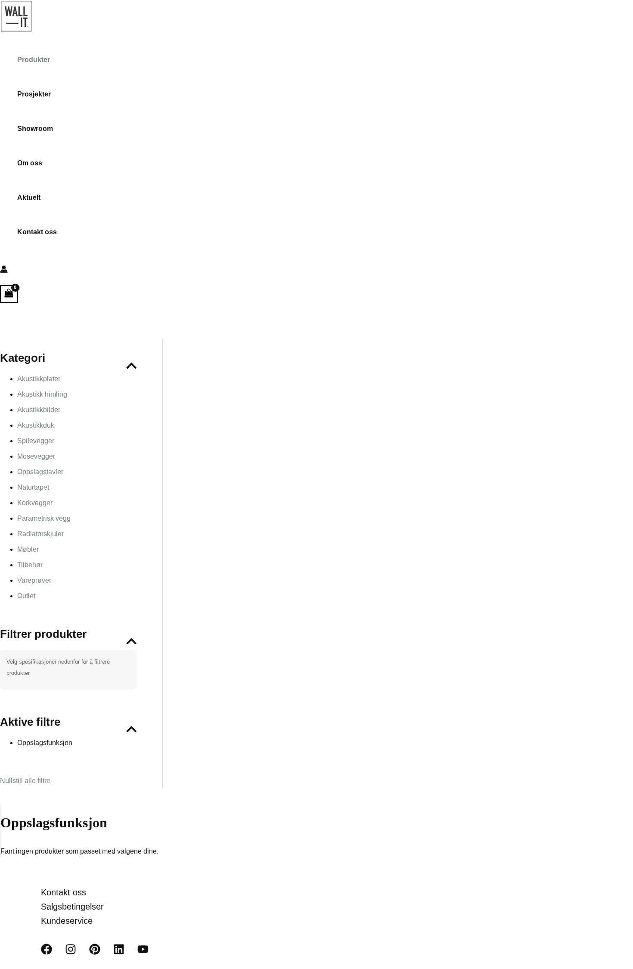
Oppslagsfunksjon (44, 742)
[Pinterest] (94, 952)
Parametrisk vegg (44, 518)
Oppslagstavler (40, 471)
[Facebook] (46, 952)
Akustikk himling (42, 394)
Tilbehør (30, 564)
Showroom (35, 128)
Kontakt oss (37, 232)
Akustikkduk (35, 425)
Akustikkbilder (38, 409)
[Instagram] (70, 952)
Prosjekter (34, 94)
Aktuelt (28, 197)
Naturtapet (33, 487)
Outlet (26, 595)
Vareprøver (34, 580)
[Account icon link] (4, 270)
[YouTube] (143, 952)
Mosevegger (36, 456)
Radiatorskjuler (40, 533)
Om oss (29, 163)
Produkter (33, 59)
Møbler (28, 549)
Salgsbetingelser (72, 906)
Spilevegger (35, 440)
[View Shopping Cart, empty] (9, 294)
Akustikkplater (38, 378)
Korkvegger (35, 502)
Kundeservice (67, 921)
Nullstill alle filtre (25, 780)
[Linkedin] (118, 952)
